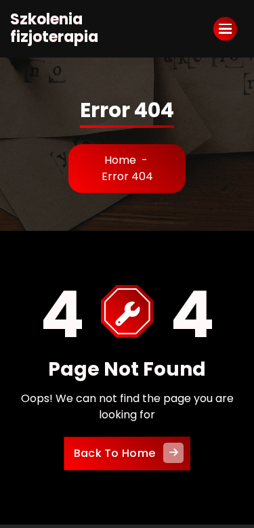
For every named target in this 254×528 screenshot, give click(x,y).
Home (120, 160)
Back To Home (115, 453)
